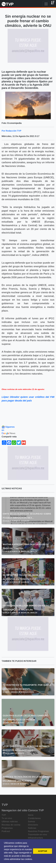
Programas (7, 828)
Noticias (32, 828)
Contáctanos (34, 818)
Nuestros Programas (38, 831)
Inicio (30, 815)
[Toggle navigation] (46, 4)
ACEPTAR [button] (42, 851)
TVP (4, 815)
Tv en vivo (7, 818)
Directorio (33, 825)
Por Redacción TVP (11, 131)
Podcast (6, 831)
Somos (31, 821)
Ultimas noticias (10, 821)
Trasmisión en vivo (37, 834)
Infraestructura (35, 838)
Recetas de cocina (11, 825)
